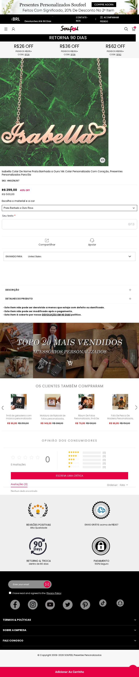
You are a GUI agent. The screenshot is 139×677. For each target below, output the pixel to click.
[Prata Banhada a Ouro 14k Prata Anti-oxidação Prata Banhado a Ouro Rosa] (69, 208)
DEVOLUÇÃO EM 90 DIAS (56, 314)
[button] (6, 29)
